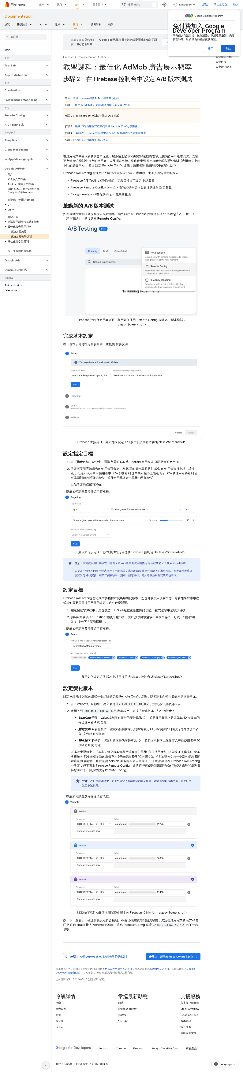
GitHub (60, 1027)
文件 (77, 4)
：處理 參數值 (173, 956)
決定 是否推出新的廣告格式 (91, 140)
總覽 (7, 24)
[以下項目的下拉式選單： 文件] (84, 4)
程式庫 (60, 1021)
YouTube (123, 1021)
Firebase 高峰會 (127, 1009)
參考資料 (96, 24)
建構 (41, 4)
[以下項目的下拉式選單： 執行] (66, 4)
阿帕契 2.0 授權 (160, 968)
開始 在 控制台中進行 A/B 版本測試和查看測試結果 (111, 133)
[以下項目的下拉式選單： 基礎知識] (31, 24)
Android (103, 1048)
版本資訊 (186, 1021)
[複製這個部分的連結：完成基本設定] (97, 336)
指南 (58, 1002)
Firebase (68, 57)
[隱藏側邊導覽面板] (46, 1065)
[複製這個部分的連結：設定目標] (87, 590)
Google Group (189, 1015)
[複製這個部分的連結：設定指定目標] (97, 454)
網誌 (205, 4)
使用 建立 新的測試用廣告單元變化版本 (102, 105)
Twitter (122, 1015)
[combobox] (139, 4)
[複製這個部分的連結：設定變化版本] (97, 688)
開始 (228, 48)
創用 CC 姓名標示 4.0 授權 (117, 968)
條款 (58, 1064)
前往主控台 (220, 4)
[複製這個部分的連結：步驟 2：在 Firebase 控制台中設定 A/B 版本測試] (196, 79)
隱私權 (69, 1064)
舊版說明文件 (188, 1033)
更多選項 (98, 4)
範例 (111, 24)
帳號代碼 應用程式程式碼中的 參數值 (106, 126)
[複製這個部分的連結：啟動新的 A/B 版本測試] (117, 206)
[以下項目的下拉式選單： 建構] (49, 4)
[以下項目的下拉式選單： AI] (47, 24)
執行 (59, 4)
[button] (22, 65)
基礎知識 (22, 24)
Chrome (121, 1048)
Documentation (18, 16)
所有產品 (191, 1048)
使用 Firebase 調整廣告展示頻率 (96, 98)
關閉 (210, 48)
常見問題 (186, 1027)
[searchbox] (26, 37)
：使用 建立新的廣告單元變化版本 (96, 956)
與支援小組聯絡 (190, 1002)
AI (41, 24)
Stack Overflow (190, 1009)
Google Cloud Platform (164, 1048)
